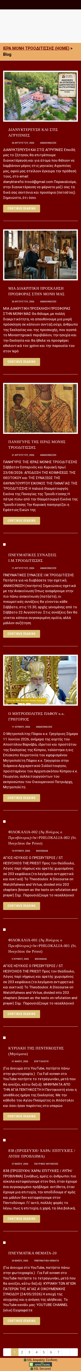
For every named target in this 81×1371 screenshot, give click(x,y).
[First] (7, 1352)
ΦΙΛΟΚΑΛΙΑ (42, 851)
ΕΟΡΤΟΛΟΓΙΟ (41, 1061)
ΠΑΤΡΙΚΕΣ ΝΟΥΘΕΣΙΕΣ (46, 1164)
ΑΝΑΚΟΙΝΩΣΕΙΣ (48, 143)
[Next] (66, 1352)
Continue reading (21, 208)
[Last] (74, 1352)
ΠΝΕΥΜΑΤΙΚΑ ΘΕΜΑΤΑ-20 (32, 1253)
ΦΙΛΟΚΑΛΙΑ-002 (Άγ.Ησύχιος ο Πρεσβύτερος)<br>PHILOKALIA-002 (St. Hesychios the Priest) (42, 837)
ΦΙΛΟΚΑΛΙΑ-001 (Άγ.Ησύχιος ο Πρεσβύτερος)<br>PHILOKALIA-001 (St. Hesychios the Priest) (42, 945)
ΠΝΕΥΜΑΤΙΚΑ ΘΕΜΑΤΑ (46, 1260)
